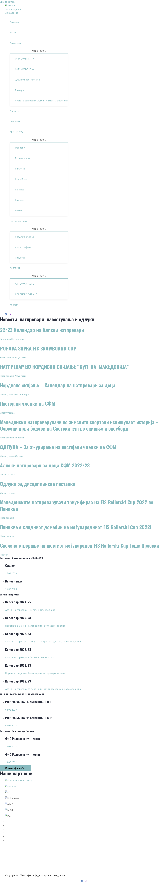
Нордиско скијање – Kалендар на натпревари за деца (57, 385)
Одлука (19, 456)
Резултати (20, 357)
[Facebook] (6, 314)
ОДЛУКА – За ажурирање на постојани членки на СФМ (58, 447)
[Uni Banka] (84, 786)
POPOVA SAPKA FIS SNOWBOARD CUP (38, 348)
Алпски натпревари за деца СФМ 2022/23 (45, 465)
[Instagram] (10, 314)
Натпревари (18, 339)
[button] (23, 43)
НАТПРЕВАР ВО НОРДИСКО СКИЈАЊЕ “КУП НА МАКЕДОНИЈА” (64, 366)
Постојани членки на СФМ (27, 403)
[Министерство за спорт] (84, 780)
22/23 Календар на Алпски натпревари (42, 330)
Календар (5, 339)
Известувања (7, 394)
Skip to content (7, 1)
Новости (19, 437)
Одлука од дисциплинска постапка (37, 484)
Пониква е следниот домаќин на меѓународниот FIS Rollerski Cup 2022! (75, 527)
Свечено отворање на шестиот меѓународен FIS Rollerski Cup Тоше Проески (79, 545)
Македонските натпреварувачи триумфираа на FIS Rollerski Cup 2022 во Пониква (76, 505)
